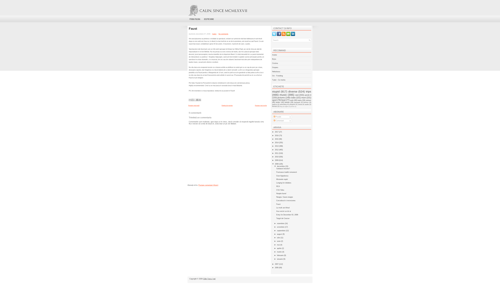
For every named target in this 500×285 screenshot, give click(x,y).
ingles (286, 106)
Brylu (274, 59)
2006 (277, 268)
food (283, 100)
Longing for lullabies (283, 183)
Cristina (275, 63)
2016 (277, 136)
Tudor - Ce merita (278, 80)
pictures (281, 98)
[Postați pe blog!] (192, 100)
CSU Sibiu (280, 190)
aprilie (279, 248)
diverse (292, 91)
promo (292, 106)
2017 (277, 132)
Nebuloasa (276, 72)
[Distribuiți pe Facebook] (197, 100)
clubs (293, 98)
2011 (277, 153)
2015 (277, 139)
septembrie (281, 231)
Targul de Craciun (282, 218)
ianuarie (280, 259)
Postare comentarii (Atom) (208, 185)
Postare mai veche (261, 105)
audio (307, 104)
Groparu (275, 67)
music (283, 94)
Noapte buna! (281, 193)
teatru (214, 34)
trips (308, 91)
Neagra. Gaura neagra (284, 197)
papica (274, 104)
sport (274, 100)
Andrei (274, 55)
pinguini (292, 104)
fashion (306, 102)
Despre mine (209, 19)
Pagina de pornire (227, 105)
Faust (193, 28)
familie (287, 102)
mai (278, 245)
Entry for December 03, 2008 (287, 215)
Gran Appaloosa (282, 176)
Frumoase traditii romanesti (286, 172)
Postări (278, 117)
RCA (278, 186)
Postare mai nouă (193, 105)
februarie (280, 255)
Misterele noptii (282, 179)
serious (308, 100)
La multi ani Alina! (283, 208)
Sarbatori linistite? (283, 169)
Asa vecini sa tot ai (283, 211)
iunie (279, 241)
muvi (303, 98)
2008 (277, 164)
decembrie (281, 166)
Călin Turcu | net (209, 279)
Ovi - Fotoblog (277, 76)
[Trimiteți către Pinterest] (200, 100)
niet (297, 95)
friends (274, 106)
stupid (276, 91)
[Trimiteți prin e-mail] (190, 100)
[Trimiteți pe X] (195, 100)
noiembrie (281, 223)
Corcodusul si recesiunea (285, 201)
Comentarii (279, 121)
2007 (277, 264)
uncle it (308, 95)
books (278, 102)
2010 (277, 157)
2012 (277, 150)
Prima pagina (194, 19)
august (280, 234)
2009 (277, 160)
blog (281, 106)
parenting (283, 104)
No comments (223, 34)
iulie (278, 238)
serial (300, 104)
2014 (277, 143)
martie (279, 252)
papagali (297, 102)
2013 (277, 146)
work (292, 100)
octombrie (281, 227)
